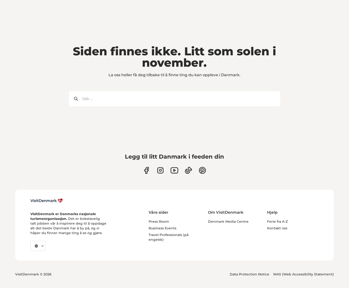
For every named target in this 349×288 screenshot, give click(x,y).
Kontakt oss (277, 228)
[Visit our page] (160, 170)
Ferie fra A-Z (277, 221)
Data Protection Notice (249, 274)
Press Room (159, 221)
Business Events (162, 228)
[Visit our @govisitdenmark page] (188, 170)
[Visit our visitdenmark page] (174, 170)
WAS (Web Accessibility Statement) (303, 274)
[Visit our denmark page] (146, 170)
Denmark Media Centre (228, 221)
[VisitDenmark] (46, 200)
